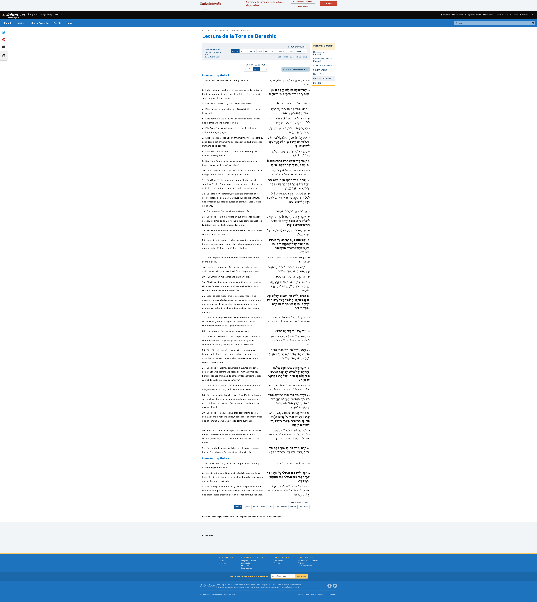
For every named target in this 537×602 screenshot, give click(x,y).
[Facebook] (329, 586)
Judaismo (275, 587)
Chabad (235, 585)
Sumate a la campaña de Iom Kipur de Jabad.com (265, 3)
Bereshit (236, 30)
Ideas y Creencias (40, 23)
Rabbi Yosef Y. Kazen (252, 587)
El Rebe (301, 563)
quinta (267, 51)
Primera (235, 51)
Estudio (8, 23)
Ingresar (446, 14)
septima (281, 51)
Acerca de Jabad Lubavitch (308, 561)
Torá (270, 587)
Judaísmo (21, 23)
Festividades (279, 561)
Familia (57, 23)
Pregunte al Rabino (474, 14)
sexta (274, 51)
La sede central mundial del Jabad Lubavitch (286, 585)
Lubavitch (242, 585)
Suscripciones (246, 568)
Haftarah (290, 51)
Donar (515, 14)
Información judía (287, 587)
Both (256, 69)
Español (248, 69)
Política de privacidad (314, 594)
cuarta (260, 51)
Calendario (245, 563)
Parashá (206, 30)
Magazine (222, 563)
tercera (252, 51)
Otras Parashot (221, 30)
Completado (300, 51)
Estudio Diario (246, 566)
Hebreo (264, 69)
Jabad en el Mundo (305, 566)
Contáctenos (331, 594)
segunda (244, 51)
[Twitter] (335, 586)
